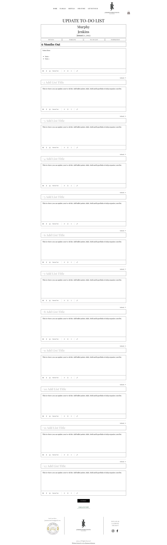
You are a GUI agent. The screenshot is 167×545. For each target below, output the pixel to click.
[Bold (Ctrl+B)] (43, 71)
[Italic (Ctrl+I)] (46, 71)
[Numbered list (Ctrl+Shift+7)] (68, 71)
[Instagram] (113, 531)
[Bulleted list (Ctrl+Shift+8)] (71, 71)
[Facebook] (117, 531)
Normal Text (55, 71)
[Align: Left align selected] (64, 71)
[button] (128, 12)
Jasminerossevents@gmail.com (52, 520)
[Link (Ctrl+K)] (77, 71)
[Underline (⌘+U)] (50, 71)
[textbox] (83, 58)
